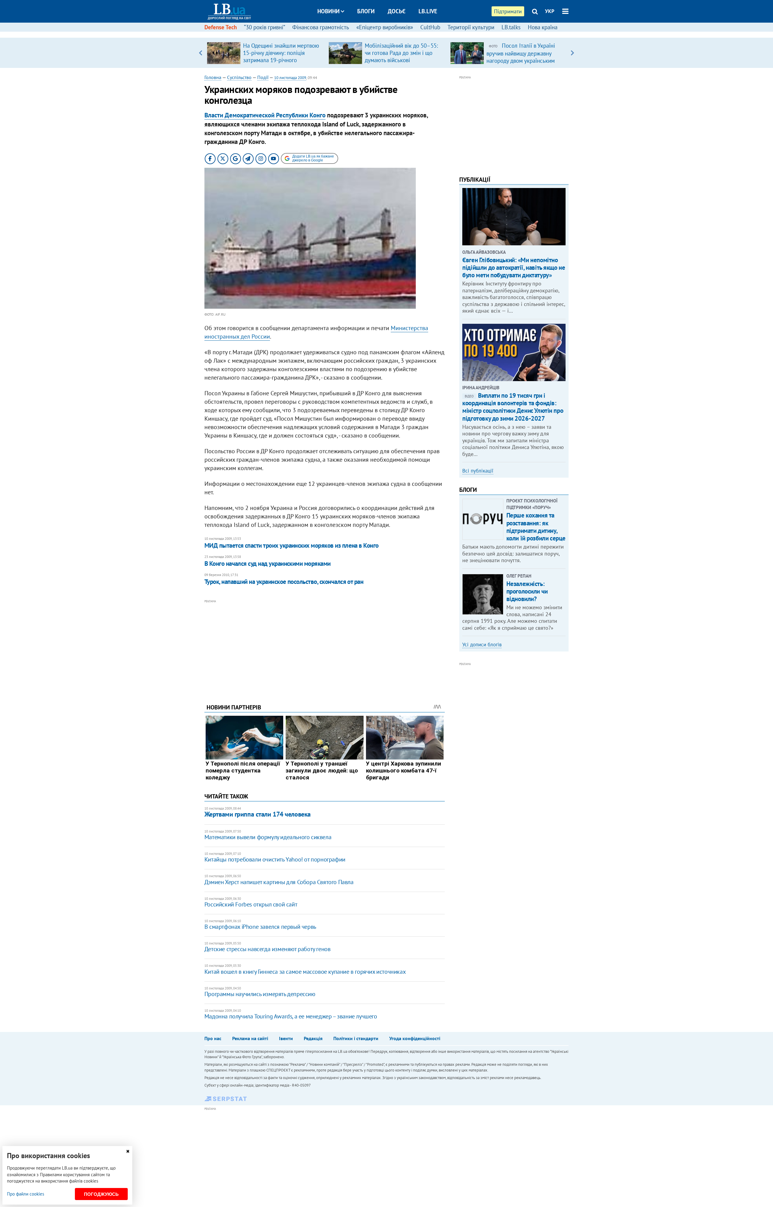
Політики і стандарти (355, 1038)
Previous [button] (200, 53)
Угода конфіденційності (414, 1038)
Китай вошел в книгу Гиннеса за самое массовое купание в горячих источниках (305, 972)
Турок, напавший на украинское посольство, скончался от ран (284, 582)
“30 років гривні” (264, 27)
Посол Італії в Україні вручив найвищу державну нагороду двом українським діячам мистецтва (520, 57)
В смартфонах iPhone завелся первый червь (260, 927)
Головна (212, 77)
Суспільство (239, 77)
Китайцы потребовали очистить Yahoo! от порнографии (274, 859)
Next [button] (572, 53)
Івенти (286, 1038)
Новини (328, 11)
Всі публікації (477, 470)
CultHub (430, 27)
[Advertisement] (324, 647)
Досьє (397, 11)
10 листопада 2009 (290, 77)
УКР (549, 11)
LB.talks (511, 27)
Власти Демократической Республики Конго (265, 115)
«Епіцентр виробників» (384, 27)
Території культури (470, 27)
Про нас (212, 1038)
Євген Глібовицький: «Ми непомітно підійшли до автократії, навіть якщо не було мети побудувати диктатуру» (513, 267)
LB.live (428, 11)
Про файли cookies (25, 1194)
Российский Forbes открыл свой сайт (250, 904)
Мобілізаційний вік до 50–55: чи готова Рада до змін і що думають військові (401, 53)
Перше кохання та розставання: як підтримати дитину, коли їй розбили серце (536, 526)
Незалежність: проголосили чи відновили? (527, 591)
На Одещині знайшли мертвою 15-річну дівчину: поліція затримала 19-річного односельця (281, 56)
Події (262, 77)
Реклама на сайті (250, 1038)
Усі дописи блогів (482, 644)
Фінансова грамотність (320, 27)
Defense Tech (220, 27)
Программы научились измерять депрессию (259, 994)
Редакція (313, 1038)
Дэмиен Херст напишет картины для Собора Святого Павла (279, 882)
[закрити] (127, 1151)
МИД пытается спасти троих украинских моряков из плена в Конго (291, 545)
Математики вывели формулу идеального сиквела (267, 837)
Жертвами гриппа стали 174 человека (257, 814)
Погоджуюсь (101, 1194)
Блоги (366, 11)
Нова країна (542, 27)
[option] (265, 53)
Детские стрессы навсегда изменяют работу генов (267, 949)
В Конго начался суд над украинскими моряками (267, 563)
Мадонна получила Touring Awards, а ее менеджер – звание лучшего (290, 1016)
